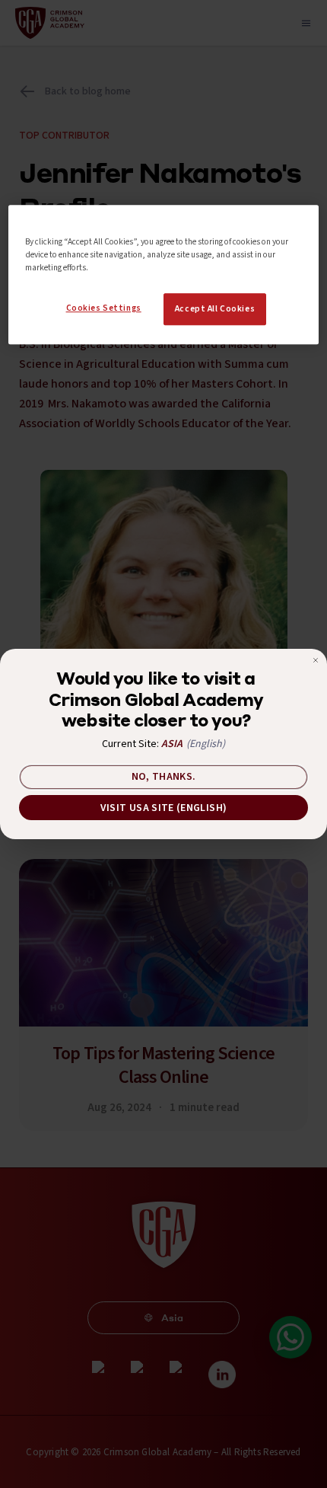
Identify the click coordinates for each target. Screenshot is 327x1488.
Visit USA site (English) (163, 808)
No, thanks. (164, 776)
